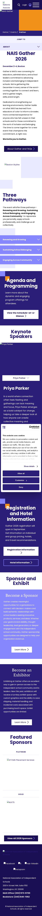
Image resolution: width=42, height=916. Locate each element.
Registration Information (21, 549)
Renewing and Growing (14, 239)
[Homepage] (6, 4)
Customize (19, 480)
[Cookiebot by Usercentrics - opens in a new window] (29, 427)
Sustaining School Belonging (17, 249)
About (6, 46)
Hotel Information (20, 562)
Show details (29, 466)
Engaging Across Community (17, 260)
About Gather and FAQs (20, 148)
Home (5, 32)
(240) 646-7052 (22, 896)
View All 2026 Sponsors (20, 838)
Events (13, 32)
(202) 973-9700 (22, 893)
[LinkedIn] (31, 863)
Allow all (21, 473)
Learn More (21, 649)
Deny (21, 487)
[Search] (19, 5)
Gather (22, 32)
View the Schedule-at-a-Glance (21, 314)
